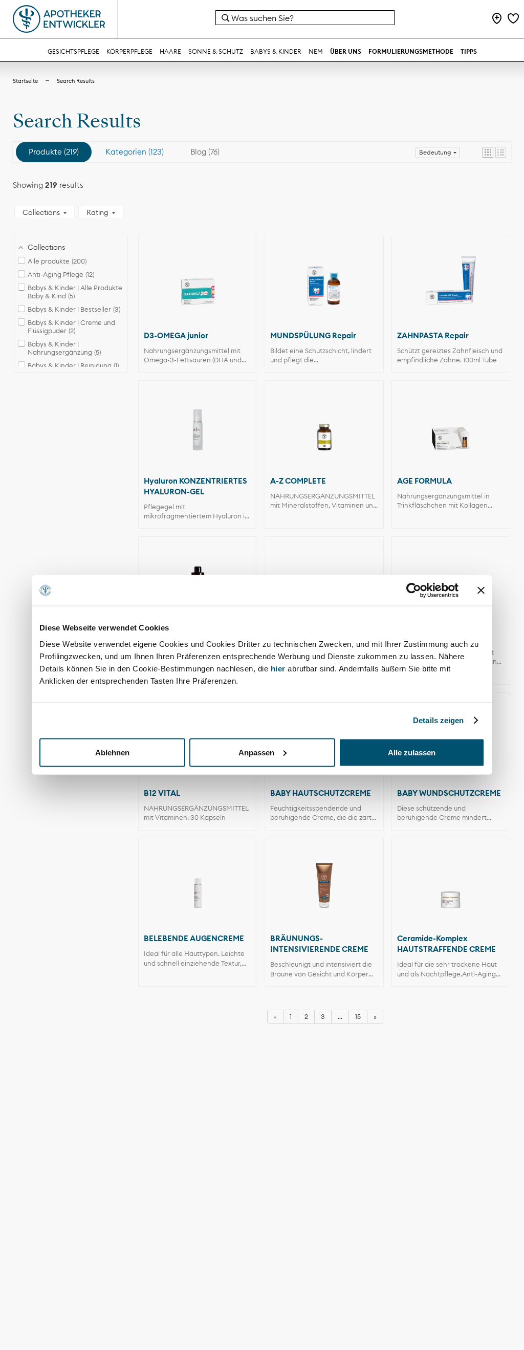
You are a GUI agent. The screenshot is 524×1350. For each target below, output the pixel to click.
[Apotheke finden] (497, 19)
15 (358, 1016)
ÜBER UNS (345, 51)
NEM (316, 51)
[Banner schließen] (481, 590)
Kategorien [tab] (133, 152)
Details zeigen (438, 720)
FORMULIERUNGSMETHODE (410, 51)
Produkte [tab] (53, 152)
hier (279, 668)
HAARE (170, 51)
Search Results (76, 80)
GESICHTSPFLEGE (73, 51)
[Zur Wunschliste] (513, 19)
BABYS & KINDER (275, 51)
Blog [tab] (203, 152)
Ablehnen (112, 752)
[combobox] (305, 17)
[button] (488, 152)
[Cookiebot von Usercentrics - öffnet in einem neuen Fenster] (413, 590)
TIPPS (469, 51)
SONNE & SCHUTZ (215, 51)
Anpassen (256, 752)
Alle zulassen (411, 752)
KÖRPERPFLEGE (129, 51)
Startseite (25, 80)
